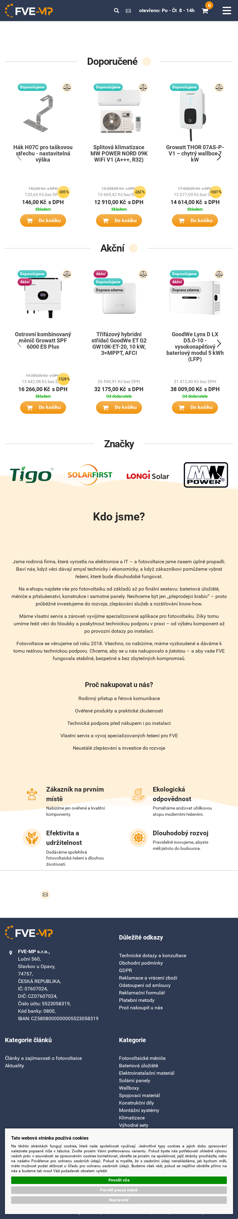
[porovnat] (67, 87)
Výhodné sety (133, 1125)
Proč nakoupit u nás (141, 1008)
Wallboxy (129, 1088)
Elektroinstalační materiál (146, 1073)
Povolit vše (119, 1180)
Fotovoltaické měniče (142, 1058)
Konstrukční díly (136, 1103)
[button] (116, 10)
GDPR (125, 970)
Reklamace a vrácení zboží (148, 978)
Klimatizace (132, 1118)
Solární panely (134, 1080)
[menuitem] (43, 1058)
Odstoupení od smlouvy (145, 985)
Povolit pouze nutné (119, 1190)
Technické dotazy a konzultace (152, 955)
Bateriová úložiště (138, 1066)
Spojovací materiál (139, 1095)
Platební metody (137, 1000)
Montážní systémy (139, 1110)
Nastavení (119, 1200)
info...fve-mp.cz (128, 10)
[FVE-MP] (29, 10)
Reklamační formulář (142, 993)
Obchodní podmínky (141, 963)
